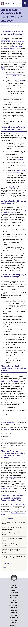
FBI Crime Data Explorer (17, 504)
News (14, 585)
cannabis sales (13, 477)
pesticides (19, 75)
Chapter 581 (19, 80)
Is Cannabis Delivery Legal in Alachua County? (12, 539)
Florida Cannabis (5, 25)
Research (14, 607)
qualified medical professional (9, 381)
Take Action (14, 587)
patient (11, 429)
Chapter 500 (12, 187)
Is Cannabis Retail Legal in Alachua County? (12, 533)
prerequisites (17, 402)
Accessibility (14, 625)
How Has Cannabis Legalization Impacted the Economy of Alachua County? (12, 551)
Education (14, 590)
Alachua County (5, 40)
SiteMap (14, 622)
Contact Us (14, 612)
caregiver (4, 429)
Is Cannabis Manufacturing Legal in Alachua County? (12, 528)
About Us (14, 610)
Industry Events (14, 592)
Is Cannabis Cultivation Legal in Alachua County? (13, 522)
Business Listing (14, 605)
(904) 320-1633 (17, 3)
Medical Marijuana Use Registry (10, 422)
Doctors (14, 600)
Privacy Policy (14, 615)
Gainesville (5, 567)
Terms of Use (14, 617)
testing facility (20, 159)
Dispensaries (14, 595)
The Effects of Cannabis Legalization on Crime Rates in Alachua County (13, 557)
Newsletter (14, 602)
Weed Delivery (14, 597)
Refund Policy (14, 620)
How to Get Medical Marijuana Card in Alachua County (13, 544)
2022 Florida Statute (18, 41)
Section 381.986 (5, 41)
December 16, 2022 (6, 488)
